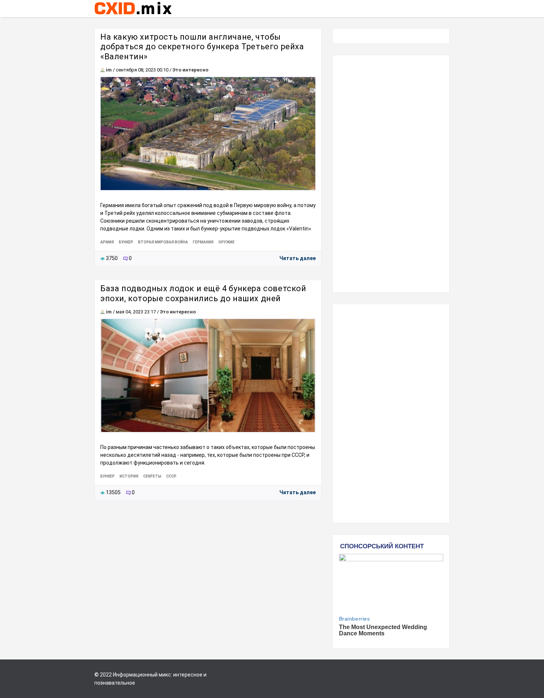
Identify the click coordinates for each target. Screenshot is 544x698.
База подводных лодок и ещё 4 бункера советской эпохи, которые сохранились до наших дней (203, 293)
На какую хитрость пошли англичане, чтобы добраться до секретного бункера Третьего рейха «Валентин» (202, 46)
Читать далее (297, 258)
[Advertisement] (391, 174)
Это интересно (190, 70)
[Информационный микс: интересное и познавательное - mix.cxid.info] (133, 15)
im (109, 70)
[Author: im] (102, 70)
